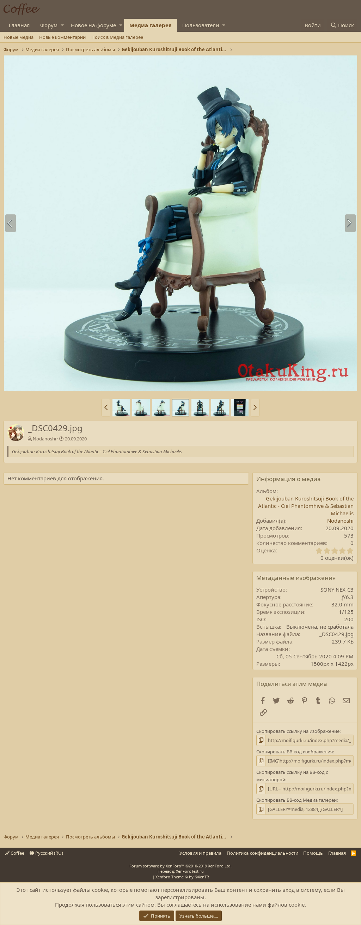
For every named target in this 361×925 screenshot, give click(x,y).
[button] (62, 25)
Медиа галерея (150, 25)
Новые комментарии (62, 37)
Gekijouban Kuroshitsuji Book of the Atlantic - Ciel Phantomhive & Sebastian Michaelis (306, 506)
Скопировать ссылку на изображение (297, 731)
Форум (48, 25)
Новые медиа (18, 37)
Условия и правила (200, 853)
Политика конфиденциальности (262, 853)
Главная (19, 25)
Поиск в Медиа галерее (117, 37)
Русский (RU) (48, 853)
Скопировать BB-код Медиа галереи (296, 800)
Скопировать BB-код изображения (294, 751)
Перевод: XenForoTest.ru (181, 871)
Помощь (313, 853)
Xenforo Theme (182, 876)
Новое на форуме (93, 25)
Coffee (17, 853)
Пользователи (200, 25)
